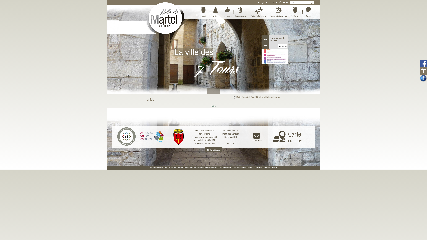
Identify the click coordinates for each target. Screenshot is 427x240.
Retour (213, 105)
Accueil (204, 16)
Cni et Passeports (296, 16)
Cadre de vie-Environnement (278, 16)
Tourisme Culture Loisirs (258, 16)
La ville (215, 16)
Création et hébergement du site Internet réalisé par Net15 (197, 167)
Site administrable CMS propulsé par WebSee (236, 167)
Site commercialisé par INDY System (163, 167)
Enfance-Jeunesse (240, 16)
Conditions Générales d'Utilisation (265, 167)
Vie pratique (227, 16)
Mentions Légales (213, 149)
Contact (308, 16)
